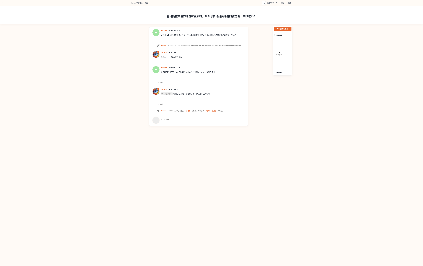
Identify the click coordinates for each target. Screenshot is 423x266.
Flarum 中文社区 (137, 3)
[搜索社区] (264, 3)
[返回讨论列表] (3, 3)
